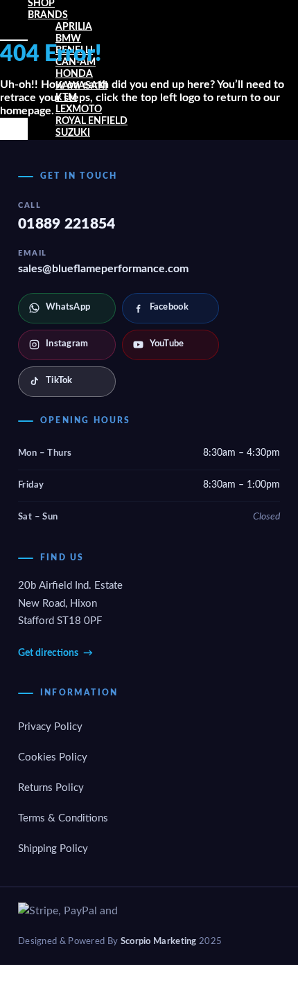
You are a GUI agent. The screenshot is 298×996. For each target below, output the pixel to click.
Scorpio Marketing (159, 941)
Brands (48, 15)
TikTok (59, 380)
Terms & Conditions (63, 818)
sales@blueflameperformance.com (103, 268)
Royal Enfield (91, 121)
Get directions (55, 653)
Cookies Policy (52, 757)
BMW (68, 39)
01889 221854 (67, 224)
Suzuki (72, 133)
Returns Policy (51, 788)
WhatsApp (68, 307)
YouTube (167, 343)
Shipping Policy (53, 849)
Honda (74, 74)
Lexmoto (78, 109)
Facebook (169, 307)
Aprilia (73, 27)
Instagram (67, 343)
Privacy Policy (50, 727)
